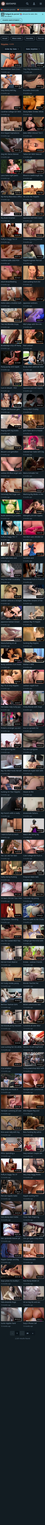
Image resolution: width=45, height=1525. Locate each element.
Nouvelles (29, 38)
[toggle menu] (27, 3)
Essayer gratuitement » (11, 20)
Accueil (4, 38)
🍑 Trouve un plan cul (24, 10)
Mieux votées (16, 38)
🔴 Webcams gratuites (8, 10)
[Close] (43, 14)
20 (27, 1333)
